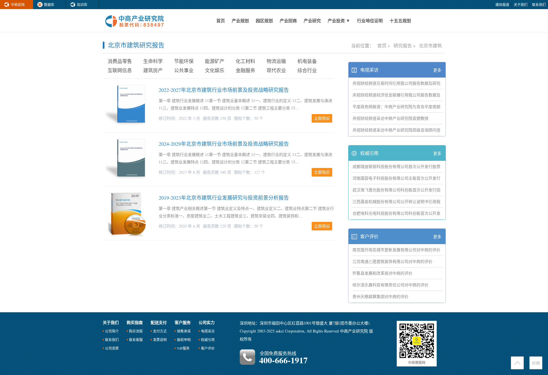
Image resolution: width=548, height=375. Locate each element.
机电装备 (307, 61)
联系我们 (539, 4)
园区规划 (264, 20)
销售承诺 (184, 331)
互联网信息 (120, 70)
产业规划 (240, 20)
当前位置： (363, 45)
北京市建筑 (430, 45)
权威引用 (369, 153)
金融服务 (245, 70)
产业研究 (312, 20)
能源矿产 (214, 61)
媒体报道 (502, 4)
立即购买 (322, 118)
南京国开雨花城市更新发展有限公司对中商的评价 (396, 249)
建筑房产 (153, 70)
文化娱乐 (214, 70)
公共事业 (184, 70)
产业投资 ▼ (339, 20)
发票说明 (160, 339)
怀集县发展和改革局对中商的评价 (382, 273)
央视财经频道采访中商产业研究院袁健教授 (390, 118)
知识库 (82, 4)
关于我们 (520, 4)
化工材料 (245, 61)
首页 (220, 20)
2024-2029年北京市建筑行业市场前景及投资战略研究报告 (224, 143)
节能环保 (184, 61)
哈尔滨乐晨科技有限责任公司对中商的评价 (390, 284)
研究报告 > (405, 45)
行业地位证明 (370, 20)
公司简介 (112, 331)
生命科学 (153, 61)
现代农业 (276, 70)
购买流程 (136, 331)
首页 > (384, 45)
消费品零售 (120, 61)
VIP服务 (183, 348)
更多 (437, 70)
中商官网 (18, 4)
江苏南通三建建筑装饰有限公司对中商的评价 (392, 261)
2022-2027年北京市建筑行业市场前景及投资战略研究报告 (224, 89)
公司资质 (112, 348)
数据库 (49, 4)
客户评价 (369, 236)
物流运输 (276, 61)
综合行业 (307, 70)
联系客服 (136, 339)
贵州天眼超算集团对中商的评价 (380, 296)
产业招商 (288, 20)
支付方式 (160, 331)
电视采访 (369, 70)
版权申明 (184, 339)
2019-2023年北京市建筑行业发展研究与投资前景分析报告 (224, 197)
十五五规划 (400, 20)
